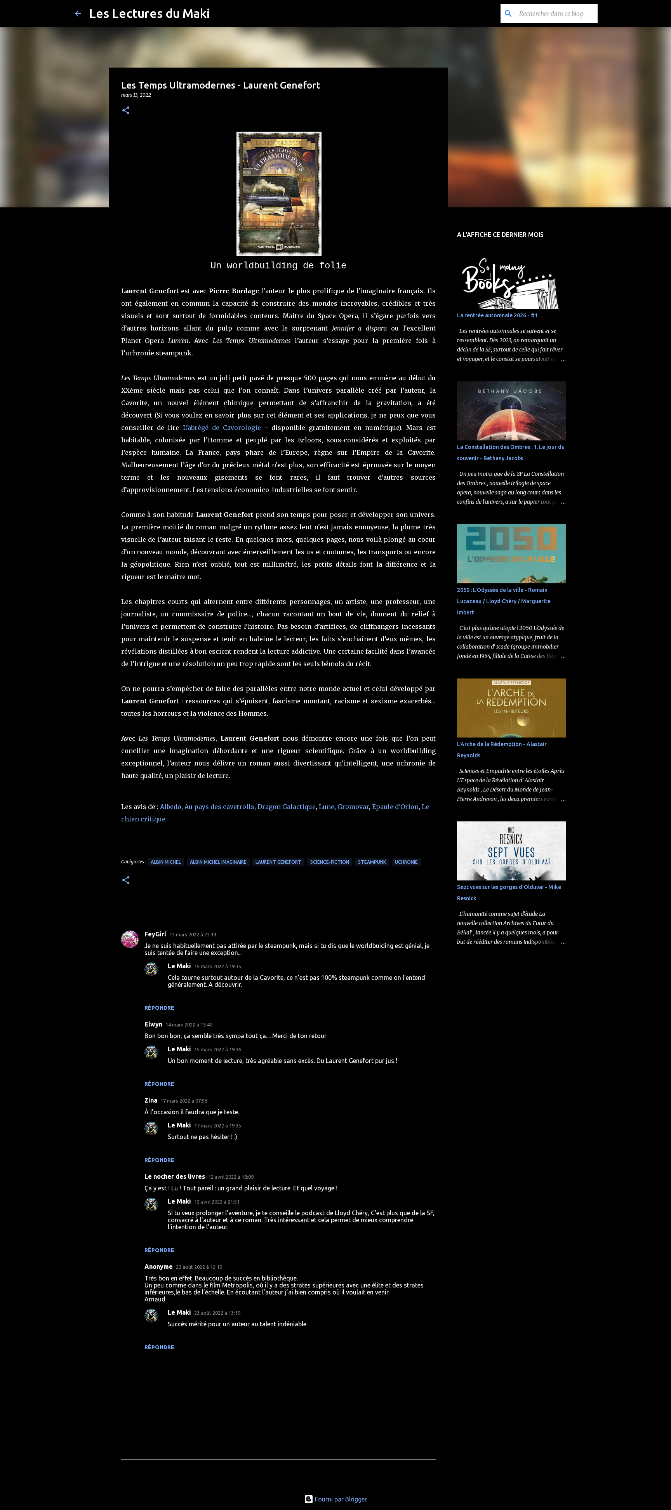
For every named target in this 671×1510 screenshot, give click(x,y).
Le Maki (179, 965)
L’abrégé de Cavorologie (222, 427)
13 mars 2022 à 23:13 (192, 934)
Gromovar (353, 807)
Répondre (159, 1008)
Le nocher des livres (174, 1176)
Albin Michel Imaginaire (218, 862)
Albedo (170, 807)
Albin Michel (166, 862)
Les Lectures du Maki (149, 13)
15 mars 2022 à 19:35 (217, 966)
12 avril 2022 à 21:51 (217, 1201)
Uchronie (406, 862)
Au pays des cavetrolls (219, 807)
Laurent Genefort (278, 862)
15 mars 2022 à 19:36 (217, 1049)
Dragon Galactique (286, 807)
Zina (150, 1100)
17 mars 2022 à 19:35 (217, 1125)
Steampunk (372, 862)
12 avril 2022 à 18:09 (231, 1176)
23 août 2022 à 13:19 (217, 1312)
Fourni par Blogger (340, 1499)
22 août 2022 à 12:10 (199, 1267)
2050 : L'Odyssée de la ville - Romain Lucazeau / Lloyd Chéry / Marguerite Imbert (504, 601)
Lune (326, 807)
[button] (125, 111)
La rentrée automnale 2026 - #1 (497, 315)
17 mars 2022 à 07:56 (183, 1100)
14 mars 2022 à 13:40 (188, 1024)
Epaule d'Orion (395, 807)
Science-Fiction (329, 862)
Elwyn (153, 1024)
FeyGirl (155, 934)
